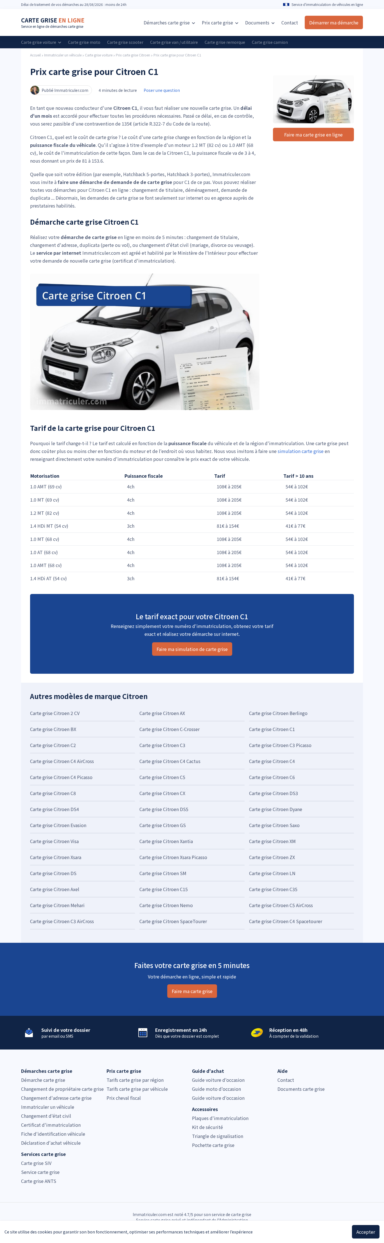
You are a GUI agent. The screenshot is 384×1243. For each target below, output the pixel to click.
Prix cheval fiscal (124, 1097)
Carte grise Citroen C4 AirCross (62, 761)
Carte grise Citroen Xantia (166, 841)
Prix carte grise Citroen (133, 55)
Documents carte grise (301, 1088)
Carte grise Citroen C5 (162, 777)
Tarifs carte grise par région (135, 1079)
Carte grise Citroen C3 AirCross (62, 921)
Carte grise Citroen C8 (53, 793)
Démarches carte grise (167, 22)
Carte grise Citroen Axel (54, 889)
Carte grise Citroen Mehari (57, 905)
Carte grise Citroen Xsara (55, 857)
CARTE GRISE (52, 20)
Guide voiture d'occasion (218, 1079)
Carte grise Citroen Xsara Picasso (173, 857)
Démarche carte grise (43, 1079)
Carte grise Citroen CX (162, 793)
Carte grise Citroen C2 (53, 745)
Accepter (365, 1231)
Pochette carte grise (213, 1145)
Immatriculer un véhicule (63, 55)
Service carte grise (40, 1172)
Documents (257, 22)
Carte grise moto (84, 42)
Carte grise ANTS (38, 1181)
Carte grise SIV (36, 1163)
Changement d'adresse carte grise (56, 1097)
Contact (289, 22)
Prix (217, 22)
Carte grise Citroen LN (272, 873)
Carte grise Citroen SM (162, 873)
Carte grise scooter (125, 42)
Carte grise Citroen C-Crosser (169, 729)
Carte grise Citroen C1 (272, 729)
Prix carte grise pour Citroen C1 (177, 55)
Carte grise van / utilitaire (174, 42)
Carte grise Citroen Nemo (166, 905)
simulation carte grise (301, 451)
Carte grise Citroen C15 (163, 889)
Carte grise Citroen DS (53, 873)
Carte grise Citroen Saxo (274, 825)
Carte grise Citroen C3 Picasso (280, 745)
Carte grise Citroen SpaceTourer (173, 921)
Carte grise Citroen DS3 (273, 793)
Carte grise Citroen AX (162, 713)
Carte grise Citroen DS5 (163, 809)
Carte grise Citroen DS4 (54, 809)
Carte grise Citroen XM (272, 841)
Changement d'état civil (46, 1115)
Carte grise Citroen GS (162, 825)
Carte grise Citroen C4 (272, 761)
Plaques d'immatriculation (220, 1118)
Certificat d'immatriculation (51, 1124)
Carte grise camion (270, 42)
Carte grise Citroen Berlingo (278, 713)
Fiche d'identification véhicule (53, 1133)
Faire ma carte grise (192, 991)
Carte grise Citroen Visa (54, 841)
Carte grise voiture (39, 42)
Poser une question (162, 90)
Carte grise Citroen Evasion (58, 825)
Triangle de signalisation (217, 1136)
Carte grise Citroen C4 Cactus (169, 761)
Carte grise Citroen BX (53, 729)
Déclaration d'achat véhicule (51, 1142)
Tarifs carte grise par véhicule (137, 1088)
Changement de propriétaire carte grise (62, 1088)
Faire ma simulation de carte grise (192, 649)
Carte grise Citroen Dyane (275, 809)
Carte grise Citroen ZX (272, 857)
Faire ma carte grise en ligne (313, 134)
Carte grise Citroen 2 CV (55, 713)
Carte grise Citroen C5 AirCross (281, 905)
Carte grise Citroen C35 (273, 889)
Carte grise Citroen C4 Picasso (61, 777)
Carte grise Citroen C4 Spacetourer (285, 921)
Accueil (35, 55)
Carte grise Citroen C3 (162, 745)
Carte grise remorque (225, 42)
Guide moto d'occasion (216, 1088)
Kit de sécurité (207, 1127)
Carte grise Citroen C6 (272, 777)
